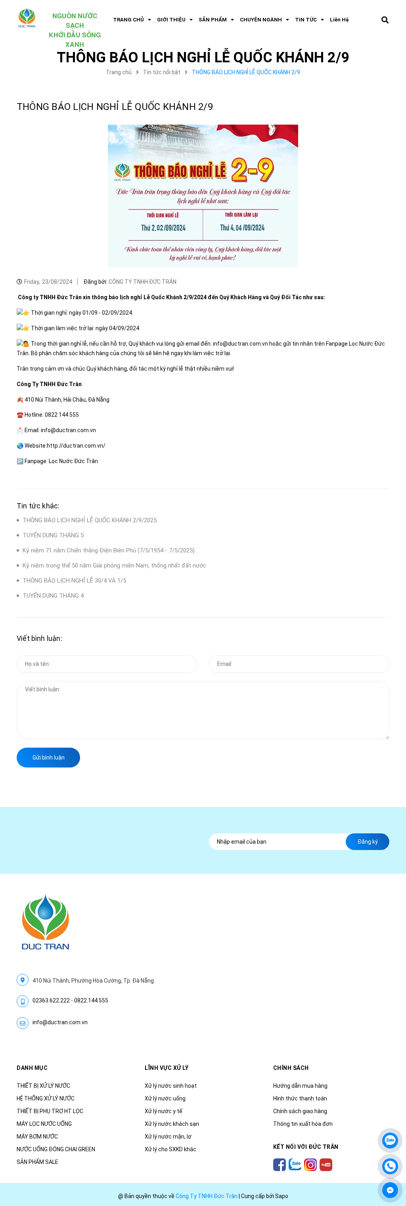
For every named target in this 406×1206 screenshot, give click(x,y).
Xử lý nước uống (165, 1098)
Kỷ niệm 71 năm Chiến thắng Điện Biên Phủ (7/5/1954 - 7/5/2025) (109, 550)
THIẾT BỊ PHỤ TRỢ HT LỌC (50, 1111)
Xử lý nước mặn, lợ (168, 1136)
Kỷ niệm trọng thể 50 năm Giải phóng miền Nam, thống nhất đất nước (114, 565)
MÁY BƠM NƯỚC (37, 1136)
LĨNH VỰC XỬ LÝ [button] (166, 1068)
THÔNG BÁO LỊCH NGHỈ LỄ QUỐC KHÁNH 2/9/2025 (90, 520)
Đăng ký (368, 842)
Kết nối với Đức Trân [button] (306, 1147)
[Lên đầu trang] (390, 1117)
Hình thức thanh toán (300, 1098)
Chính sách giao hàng (300, 1111)
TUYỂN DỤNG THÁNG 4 (53, 595)
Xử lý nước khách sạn (172, 1124)
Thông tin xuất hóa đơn (303, 1124)
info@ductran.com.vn (60, 1022)
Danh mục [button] (32, 1068)
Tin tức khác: (38, 506)
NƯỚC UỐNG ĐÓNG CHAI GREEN (56, 1149)
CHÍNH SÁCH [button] (291, 1068)
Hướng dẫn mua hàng (300, 1086)
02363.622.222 (51, 1000)
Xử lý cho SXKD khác (170, 1149)
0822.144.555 (91, 1000)
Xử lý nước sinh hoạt (171, 1086)
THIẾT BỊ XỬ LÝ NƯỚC (43, 1086)
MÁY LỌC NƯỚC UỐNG (44, 1124)
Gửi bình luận (49, 757)
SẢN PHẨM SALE (37, 1162)
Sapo (281, 1196)
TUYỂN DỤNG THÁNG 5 (53, 535)
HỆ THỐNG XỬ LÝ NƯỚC (46, 1098)
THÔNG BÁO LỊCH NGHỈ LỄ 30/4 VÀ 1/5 (74, 580)
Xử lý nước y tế (163, 1111)
